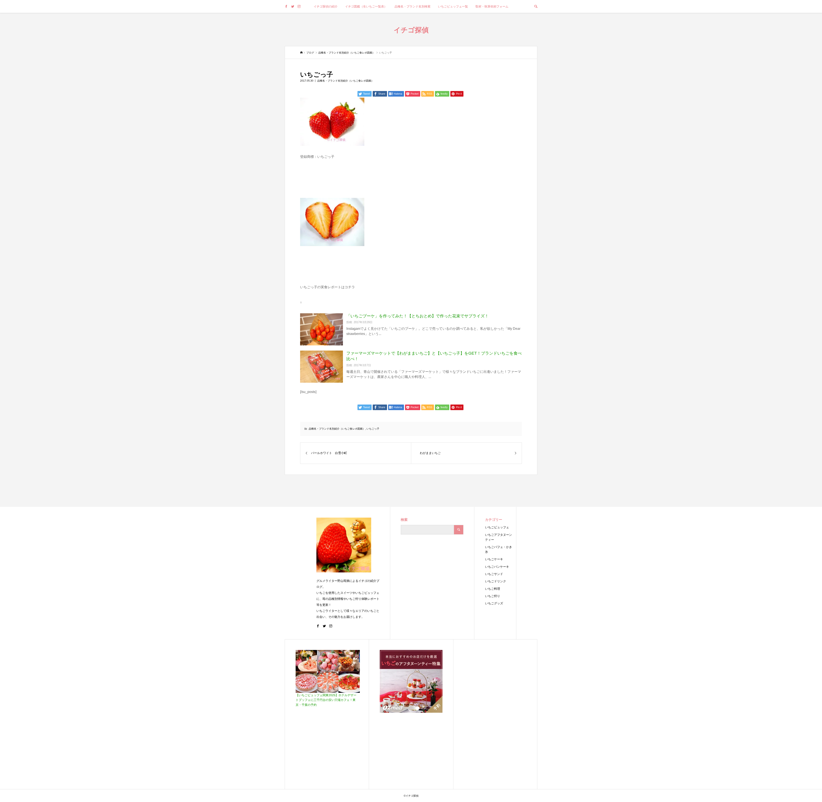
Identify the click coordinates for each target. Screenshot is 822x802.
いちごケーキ (494, 559)
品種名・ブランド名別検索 (412, 6)
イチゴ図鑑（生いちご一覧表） (366, 6)
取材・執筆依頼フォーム (491, 6)
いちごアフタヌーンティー (498, 537)
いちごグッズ (494, 603)
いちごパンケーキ (497, 566)
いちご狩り (492, 596)
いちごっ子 (372, 428)
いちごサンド (494, 574)
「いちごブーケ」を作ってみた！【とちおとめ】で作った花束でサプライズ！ (417, 316)
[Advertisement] (495, 714)
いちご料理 (492, 588)
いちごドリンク (495, 581)
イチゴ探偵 (411, 29)
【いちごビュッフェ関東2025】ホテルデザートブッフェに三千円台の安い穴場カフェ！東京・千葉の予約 (326, 699)
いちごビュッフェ (497, 527)
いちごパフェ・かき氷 (498, 549)
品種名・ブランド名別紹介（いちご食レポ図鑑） (345, 80)
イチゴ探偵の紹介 (326, 6)
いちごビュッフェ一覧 (453, 6)
